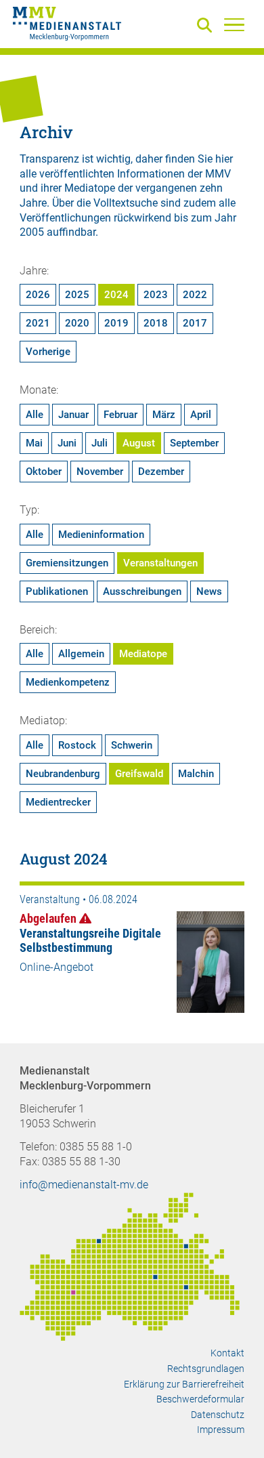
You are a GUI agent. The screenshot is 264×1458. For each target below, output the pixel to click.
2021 (38, 323)
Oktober (44, 471)
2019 (116, 323)
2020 (77, 323)
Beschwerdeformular (200, 1399)
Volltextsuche (125, 202)
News (209, 591)
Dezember (161, 471)
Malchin (196, 774)
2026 (38, 295)
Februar (120, 415)
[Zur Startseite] (67, 26)
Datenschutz (217, 1414)
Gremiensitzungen (67, 563)
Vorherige (48, 352)
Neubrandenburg (63, 774)
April (200, 415)
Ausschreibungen (142, 591)
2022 (195, 295)
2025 (77, 295)
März (163, 415)
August (139, 443)
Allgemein (81, 654)
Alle (34, 415)
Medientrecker (58, 802)
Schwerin (131, 745)
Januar (73, 415)
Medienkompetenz (68, 682)
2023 (156, 295)
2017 (195, 323)
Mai (34, 443)
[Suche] (207, 26)
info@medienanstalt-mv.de (84, 1184)
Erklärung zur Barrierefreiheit (184, 1384)
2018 (156, 323)
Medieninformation (101, 534)
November (99, 471)
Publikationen (57, 591)
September (194, 443)
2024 (116, 295)
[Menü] (234, 24)
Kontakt (227, 1353)
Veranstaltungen (160, 563)
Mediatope (143, 654)
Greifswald (139, 774)
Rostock (77, 745)
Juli (99, 443)
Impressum (220, 1429)
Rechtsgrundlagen (205, 1368)
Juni (67, 443)
